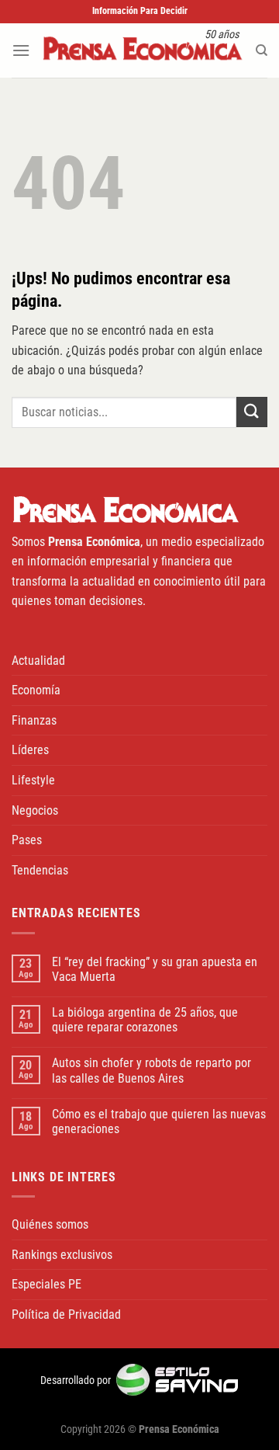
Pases (27, 840)
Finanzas (34, 720)
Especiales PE (46, 1284)
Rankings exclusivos (62, 1254)
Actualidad (38, 660)
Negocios (35, 810)
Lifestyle (33, 780)
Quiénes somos (50, 1224)
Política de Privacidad (66, 1314)
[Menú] (21, 50)
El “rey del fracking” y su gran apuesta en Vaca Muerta (154, 969)
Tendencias (40, 870)
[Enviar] (251, 412)
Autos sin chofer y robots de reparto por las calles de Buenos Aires (151, 1070)
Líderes (30, 749)
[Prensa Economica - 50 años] (142, 50)
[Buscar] (261, 50)
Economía (36, 690)
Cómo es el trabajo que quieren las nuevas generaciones (159, 1121)
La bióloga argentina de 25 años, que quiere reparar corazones (145, 1019)
